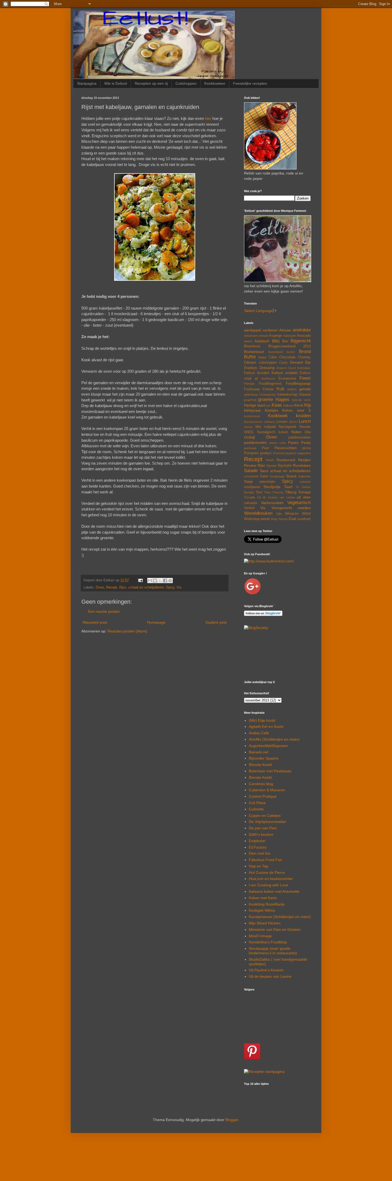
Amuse (285, 330)
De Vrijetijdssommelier (267, 821)
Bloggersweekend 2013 (289, 346)
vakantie (250, 503)
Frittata (268, 389)
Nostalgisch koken (272, 432)
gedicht (292, 389)
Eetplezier (257, 841)
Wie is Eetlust (115, 83)
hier (208, 118)
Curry (283, 362)
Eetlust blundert (256, 373)
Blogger (231, 1120)
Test (259, 492)
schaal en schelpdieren (146, 587)
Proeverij (279, 453)
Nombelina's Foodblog (268, 942)
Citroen (250, 362)
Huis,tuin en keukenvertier (271, 878)
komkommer (252, 416)
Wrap (274, 519)
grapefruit (250, 399)
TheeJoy (278, 492)
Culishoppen (186, 83)
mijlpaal (270, 427)
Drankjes (251, 368)
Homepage (156, 622)
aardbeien (270, 330)
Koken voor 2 (296, 410)
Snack (291, 476)
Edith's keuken (261, 834)
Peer (265, 448)
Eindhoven (268, 378)
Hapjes (282, 399)
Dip (308, 362)
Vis (179, 587)
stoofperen (252, 487)
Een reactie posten (104, 611)
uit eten (304, 497)
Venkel (249, 508)
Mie (258, 427)
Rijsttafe (271, 465)
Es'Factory (258, 847)
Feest (305, 378)
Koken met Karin (263, 898)
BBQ (276, 341)
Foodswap (252, 389)
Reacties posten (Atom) (127, 631)
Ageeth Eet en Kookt (266, 726)
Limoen (281, 422)
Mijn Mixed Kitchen (265, 923)
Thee (267, 492)
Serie (264, 476)
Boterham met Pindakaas (270, 771)
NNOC (249, 432)
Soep (248, 481)
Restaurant (286, 460)
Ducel (292, 368)
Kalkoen (288, 405)
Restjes (304, 460)
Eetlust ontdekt (284, 373)
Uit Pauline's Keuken (266, 970)
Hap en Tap (258, 866)
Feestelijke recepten (250, 83)
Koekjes (271, 410)
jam (268, 405)
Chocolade (287, 357)
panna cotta (277, 442)
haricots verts (301, 399)
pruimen (291, 453)
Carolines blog (261, 784)
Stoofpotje (272, 487)
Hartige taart (254, 405)
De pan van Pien (263, 828)
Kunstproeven (253, 421)
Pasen (293, 442)
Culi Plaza (257, 803)
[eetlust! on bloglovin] (263, 614)
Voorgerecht (281, 508)
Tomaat (304, 492)
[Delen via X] (160, 580)
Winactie (291, 514)
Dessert (296, 362)
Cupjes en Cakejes (265, 815)
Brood (305, 351)
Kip (307, 405)
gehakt (305, 389)
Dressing (266, 368)
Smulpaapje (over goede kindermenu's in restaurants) (273, 950)
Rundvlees (302, 465)
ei (256, 378)
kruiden (303, 415)
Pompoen (251, 453)
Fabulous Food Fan (265, 860)
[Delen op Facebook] (165, 580)
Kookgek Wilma (262, 910)
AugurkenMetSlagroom (268, 746)
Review (250, 465)
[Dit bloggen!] (155, 580)
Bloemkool (252, 346)
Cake (273, 357)
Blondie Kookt (260, 764)
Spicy (170, 587)
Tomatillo (249, 497)
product (265, 453)
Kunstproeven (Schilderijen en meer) (280, 917)
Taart (288, 487)
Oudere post (216, 622)
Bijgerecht (301, 340)
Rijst (122, 587)
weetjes (304, 508)
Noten (296, 432)
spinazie (305, 481)
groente (265, 399)
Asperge (275, 336)
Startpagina (87, 83)
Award (248, 341)
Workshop (251, 519)
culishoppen (268, 362)
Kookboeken (214, 83)
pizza (306, 448)
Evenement (287, 378)
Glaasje (305, 394)
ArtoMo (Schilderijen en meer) (274, 739)
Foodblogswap (298, 383)
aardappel (252, 330)
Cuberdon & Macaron (267, 790)
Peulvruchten (286, 448)
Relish (270, 460)
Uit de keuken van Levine (276, 497)
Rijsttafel (284, 466)
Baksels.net (258, 752)
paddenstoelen (299, 437)
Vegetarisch (299, 502)
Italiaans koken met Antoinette (274, 891)
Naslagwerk (288, 427)
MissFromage (260, 936)
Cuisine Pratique (263, 796)
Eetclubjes (304, 368)
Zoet (292, 519)
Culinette (256, 809)
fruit (280, 388)
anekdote (302, 329)
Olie (308, 432)
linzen (293, 421)
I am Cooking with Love (268, 885)
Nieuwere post (95, 622)
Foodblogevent (270, 383)
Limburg (269, 421)
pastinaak (250, 448)
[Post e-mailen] (140, 580)
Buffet (250, 356)
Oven (100, 587)
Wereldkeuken (258, 513)
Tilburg (291, 492)
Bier (285, 341)
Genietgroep (267, 394)
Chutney (304, 357)
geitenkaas (251, 394)
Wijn (279, 513)
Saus (264, 471)
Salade (251, 470)
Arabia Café (259, 733)
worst (265, 519)
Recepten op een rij (151, 83)
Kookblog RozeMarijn (267, 904)
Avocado (304, 336)
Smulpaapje (277, 476)
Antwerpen (251, 335)
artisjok (263, 335)
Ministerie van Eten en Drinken (275, 929)
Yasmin (283, 519)
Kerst (298, 405)
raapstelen (304, 453)
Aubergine (289, 335)
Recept (111, 587)
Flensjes (249, 383)
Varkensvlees (272, 503)
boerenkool (275, 352)
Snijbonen (304, 476)
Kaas (277, 405)
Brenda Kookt (260, 777)
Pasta (306, 442)
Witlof (306, 514)
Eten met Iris (259, 853)
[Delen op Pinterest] (170, 580)
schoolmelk (251, 476)
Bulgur (262, 357)
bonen (291, 352)
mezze (248, 426)
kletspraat (252, 410)
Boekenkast (254, 352)
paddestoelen (255, 442)
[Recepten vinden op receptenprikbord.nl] (264, 1071)
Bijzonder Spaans (263, 758)
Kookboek (278, 415)
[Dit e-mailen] (150, 580)
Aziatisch (261, 341)
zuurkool (303, 519)
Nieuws (305, 427)
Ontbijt (249, 437)
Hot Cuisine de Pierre (267, 872)
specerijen (267, 482)
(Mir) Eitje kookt (262, 720)
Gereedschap (287, 394)
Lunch (305, 421)
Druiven (282, 368)
